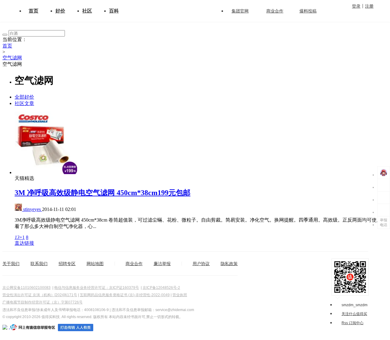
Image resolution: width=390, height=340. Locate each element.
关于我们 (11, 263)
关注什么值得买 (354, 314)
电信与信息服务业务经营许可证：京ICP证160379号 (96, 288)
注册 (369, 6)
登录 (356, 6)
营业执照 (179, 295)
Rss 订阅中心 (352, 323)
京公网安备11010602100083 (26, 288)
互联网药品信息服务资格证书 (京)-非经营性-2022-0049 (125, 295)
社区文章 (24, 103)
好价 (60, 10)
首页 (33, 10)
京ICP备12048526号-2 (161, 288)
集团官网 (240, 11)
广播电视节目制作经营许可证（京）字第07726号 (42, 302)
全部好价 (24, 97)
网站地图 (95, 263)
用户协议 (201, 263)
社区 (87, 10)
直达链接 (24, 243)
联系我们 (39, 263)
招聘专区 (67, 263)
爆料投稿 (308, 11)
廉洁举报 (162, 263)
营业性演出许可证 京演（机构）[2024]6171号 (39, 295)
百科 (114, 10)
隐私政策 (229, 263)
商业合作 (274, 11)
